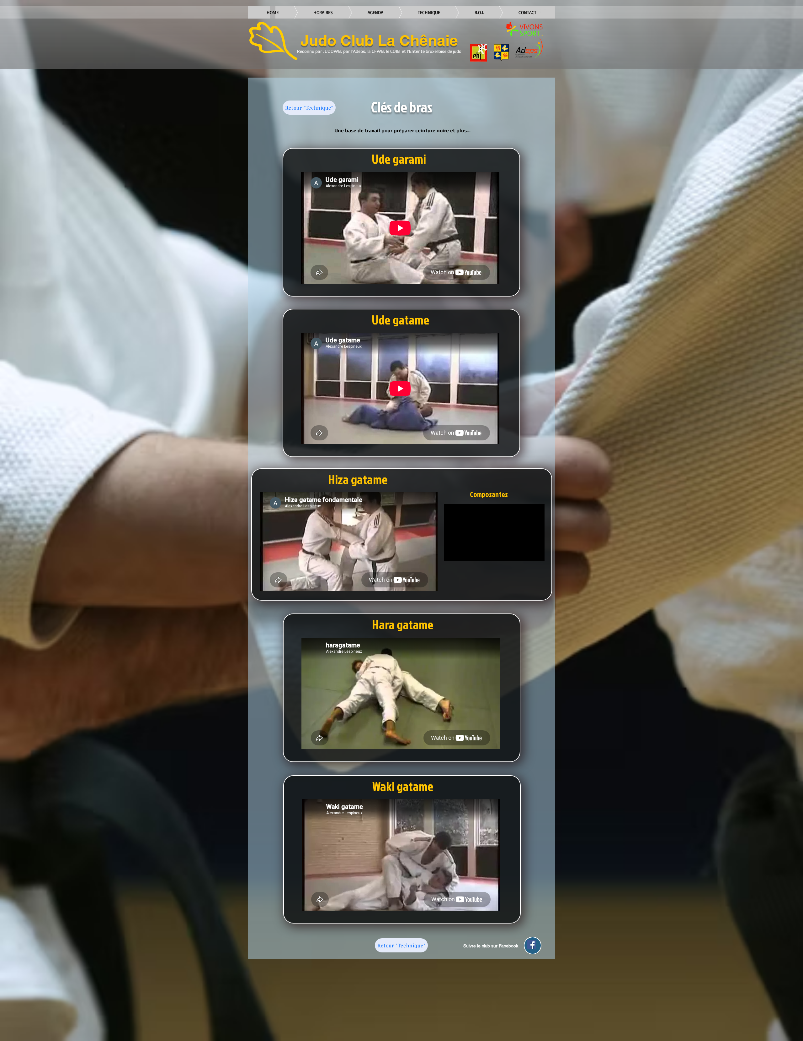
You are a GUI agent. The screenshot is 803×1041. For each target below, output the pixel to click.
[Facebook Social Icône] (531, 944)
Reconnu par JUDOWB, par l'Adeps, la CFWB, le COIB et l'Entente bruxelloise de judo (379, 51)
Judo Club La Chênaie (379, 40)
